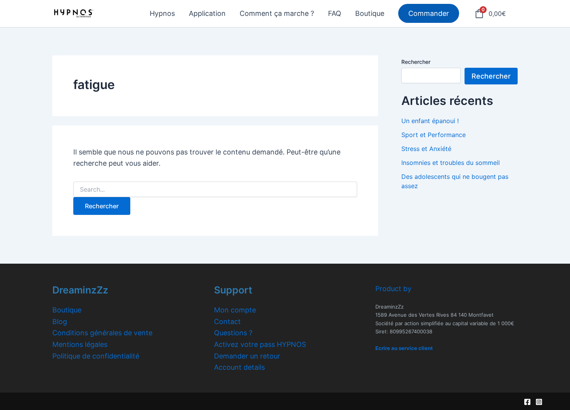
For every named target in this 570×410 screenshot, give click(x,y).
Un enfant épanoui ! (430, 121)
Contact (227, 321)
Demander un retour (247, 356)
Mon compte (235, 310)
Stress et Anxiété (426, 149)
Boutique (66, 310)
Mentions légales (79, 344)
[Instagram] (538, 401)
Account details (239, 367)
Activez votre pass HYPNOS (260, 344)
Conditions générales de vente (102, 333)
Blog (59, 321)
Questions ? (233, 333)
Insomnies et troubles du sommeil (450, 162)
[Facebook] (527, 401)
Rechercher (415, 61)
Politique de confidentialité (95, 356)
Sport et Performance (433, 135)
